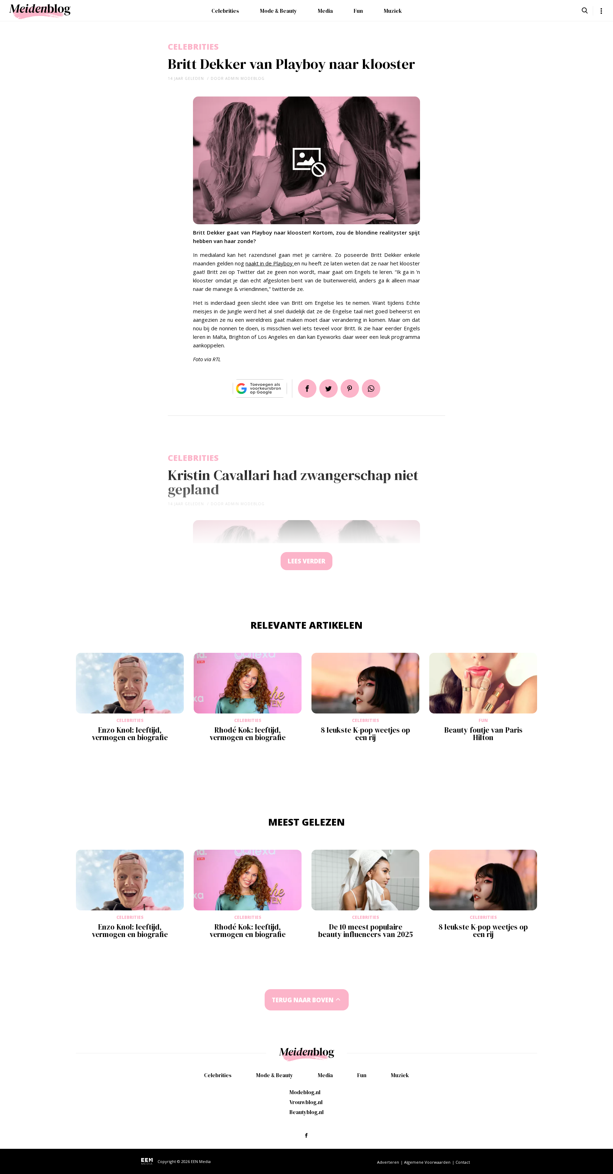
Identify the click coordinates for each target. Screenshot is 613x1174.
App (371, 388)
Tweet (328, 388)
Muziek (393, 11)
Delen (307, 388)
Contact (462, 1162)
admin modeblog (245, 78)
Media (325, 11)
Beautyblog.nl (306, 1112)
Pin (350, 388)
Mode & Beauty (278, 11)
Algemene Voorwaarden (427, 1162)
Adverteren (388, 1162)
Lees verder (306, 561)
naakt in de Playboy (269, 263)
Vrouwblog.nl (305, 1102)
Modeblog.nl (304, 1092)
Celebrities (225, 11)
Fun (358, 11)
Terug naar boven (302, 1000)
